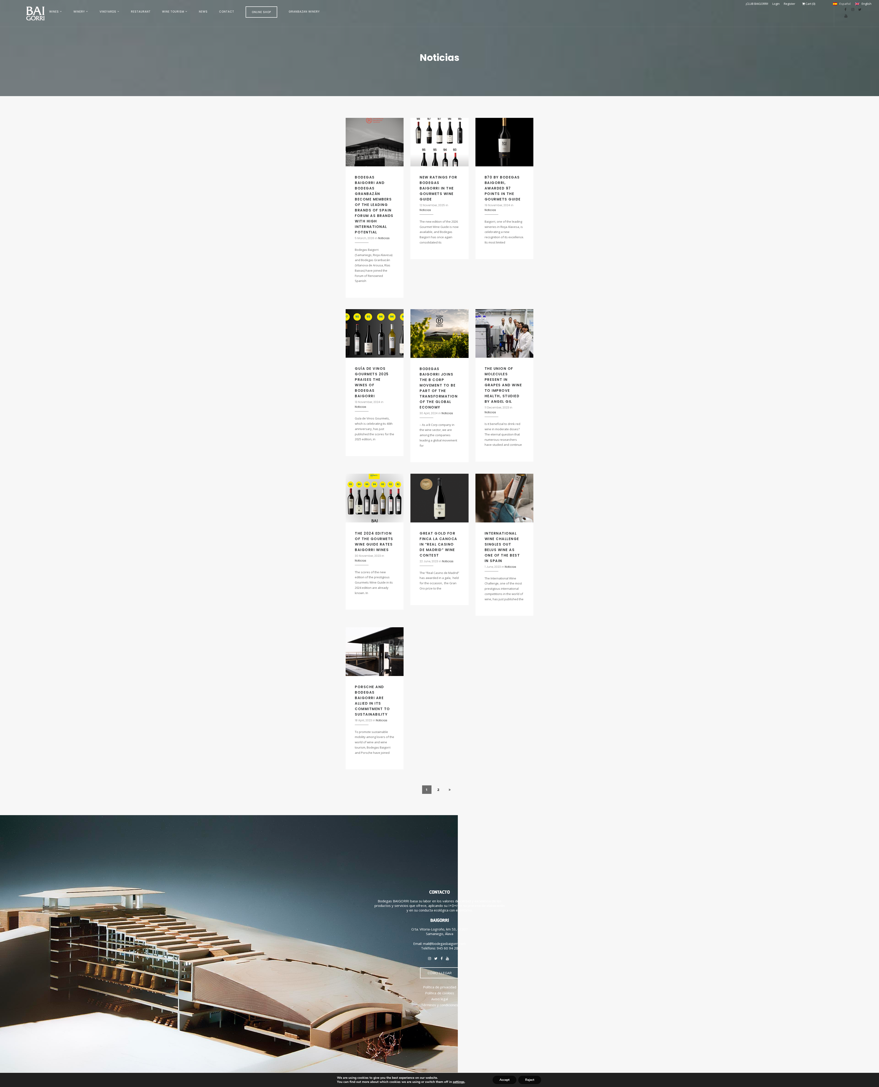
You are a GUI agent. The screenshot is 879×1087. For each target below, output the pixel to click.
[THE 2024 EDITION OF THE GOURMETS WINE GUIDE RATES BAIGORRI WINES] (375, 497)
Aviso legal (439, 999)
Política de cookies (439, 993)
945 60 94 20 (447, 948)
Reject (529, 1080)
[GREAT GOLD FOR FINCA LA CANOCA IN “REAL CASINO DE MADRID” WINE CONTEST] (439, 497)
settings (458, 1082)
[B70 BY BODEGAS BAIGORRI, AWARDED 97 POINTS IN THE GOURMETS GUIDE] (504, 141)
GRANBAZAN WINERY (304, 12)
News (203, 12)
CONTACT (226, 12)
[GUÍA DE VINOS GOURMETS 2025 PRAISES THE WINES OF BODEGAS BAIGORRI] (375, 333)
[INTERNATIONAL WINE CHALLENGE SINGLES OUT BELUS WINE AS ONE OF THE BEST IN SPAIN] (504, 497)
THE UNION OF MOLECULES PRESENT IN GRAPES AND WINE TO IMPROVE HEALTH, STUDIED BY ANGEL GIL (503, 385)
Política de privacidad (439, 987)
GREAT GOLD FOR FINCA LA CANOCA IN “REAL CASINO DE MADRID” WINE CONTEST (438, 544)
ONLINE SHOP (261, 12)
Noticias (384, 238)
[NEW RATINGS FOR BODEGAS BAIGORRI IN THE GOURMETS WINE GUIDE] (439, 141)
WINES (54, 12)
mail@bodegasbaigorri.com (444, 943)
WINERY (79, 12)
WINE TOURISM (173, 12)
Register (789, 4)
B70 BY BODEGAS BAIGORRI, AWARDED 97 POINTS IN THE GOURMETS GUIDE (503, 188)
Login (776, 4)
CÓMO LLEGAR (440, 973)
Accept (504, 1080)
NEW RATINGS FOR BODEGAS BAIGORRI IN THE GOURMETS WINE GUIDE (438, 188)
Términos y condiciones (439, 1005)
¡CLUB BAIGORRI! (757, 4)
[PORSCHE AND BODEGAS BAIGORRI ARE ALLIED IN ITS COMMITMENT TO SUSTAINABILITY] (375, 651)
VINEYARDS (108, 12)
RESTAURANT (141, 12)
